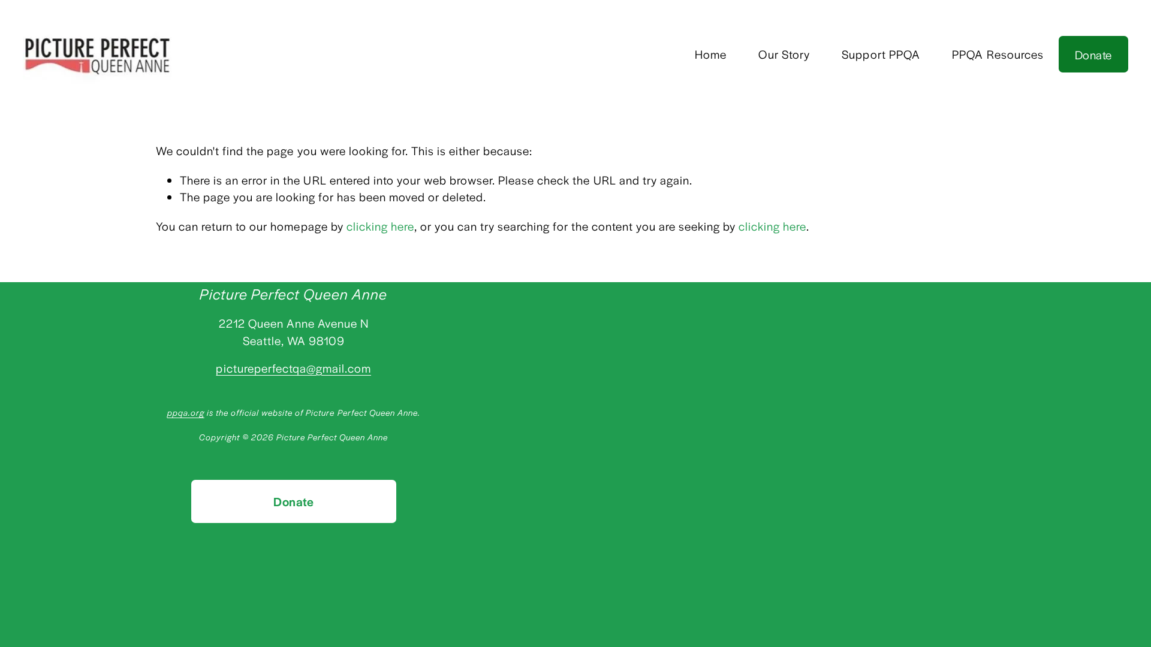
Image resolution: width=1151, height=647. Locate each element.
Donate (1093, 54)
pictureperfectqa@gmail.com (293, 367)
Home (711, 54)
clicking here (380, 225)
